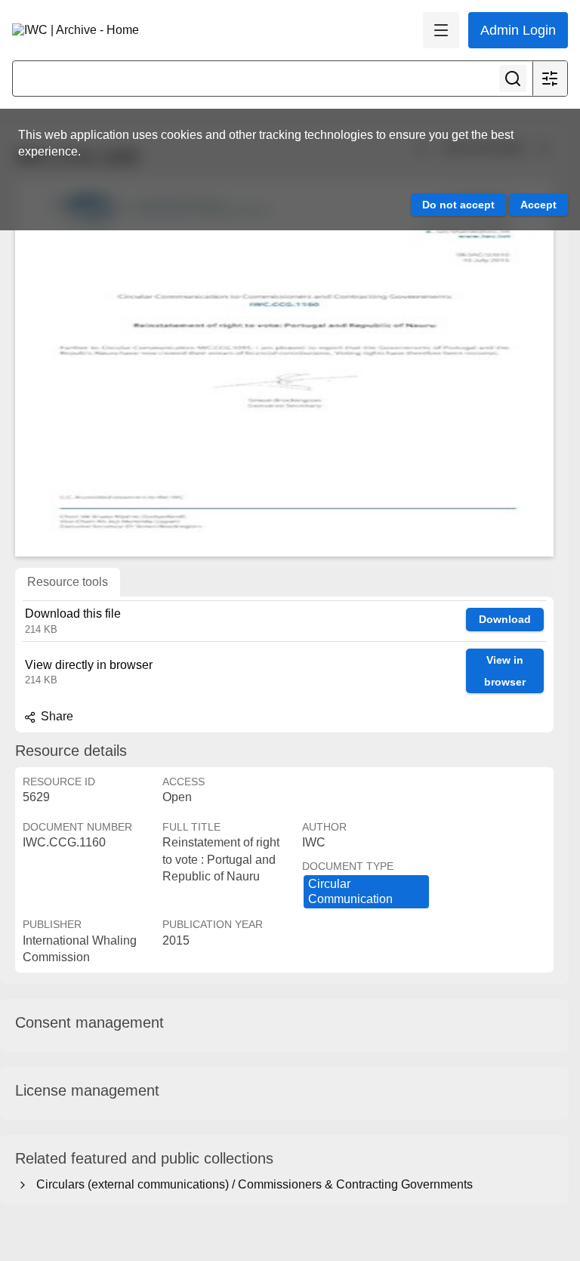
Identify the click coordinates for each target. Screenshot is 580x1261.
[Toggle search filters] (549, 78)
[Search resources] (512, 78)
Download (505, 619)
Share (55, 716)
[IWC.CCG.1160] (284, 368)
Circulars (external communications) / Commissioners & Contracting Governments (251, 1184)
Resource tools (67, 581)
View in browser (505, 671)
